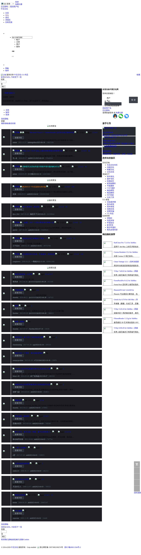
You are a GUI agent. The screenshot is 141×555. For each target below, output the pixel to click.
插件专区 (110, 179)
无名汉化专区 (112, 165)
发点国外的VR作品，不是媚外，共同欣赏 (38, 254)
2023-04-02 (34, 194)
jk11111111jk (33, 282)
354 (73, 187)
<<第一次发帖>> (21, 448)
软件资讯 (110, 176)
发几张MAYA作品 (22, 479)
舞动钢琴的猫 (18, 439)
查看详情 (18, 138)
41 (86, 166)
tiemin (15, 502)
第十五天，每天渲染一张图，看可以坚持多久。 (33, 432)
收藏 (138, 75)
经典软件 (110, 181)
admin (15, 142)
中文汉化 (4, 9)
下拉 (126, 98)
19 (13, 135)
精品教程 (110, 193)
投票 (7, 115)
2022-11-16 (41, 261)
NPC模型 (18, 511)
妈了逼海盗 (34, 376)
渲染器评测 (111, 202)
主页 (7, 13)
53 (80, 222)
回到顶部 (137, 493)
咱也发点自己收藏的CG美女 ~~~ (35, 238)
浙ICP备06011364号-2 (72, 547)
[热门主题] (21, 132)
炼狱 (16, 306)
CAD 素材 (111, 188)
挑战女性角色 (20, 495)
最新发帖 (4, 123)
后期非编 (110, 211)
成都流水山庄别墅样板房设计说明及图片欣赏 (32, 384)
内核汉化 (110, 167)
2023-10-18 (46, 360)
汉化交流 (110, 172)
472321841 (38, 360)
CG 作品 (25, 75)
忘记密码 (4, 6)
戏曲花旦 (18, 400)
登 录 (133, 100)
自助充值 (8, 22)
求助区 (8, 20)
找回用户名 (14, 6)
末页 (14, 77)
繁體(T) (137, 465)
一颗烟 (34, 261)
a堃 (14, 455)
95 (66, 207)
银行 (17, 539)
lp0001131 (32, 158)
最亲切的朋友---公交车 (23, 274)
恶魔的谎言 (17, 423)
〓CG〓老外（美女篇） (31, 207)
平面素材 (110, 186)
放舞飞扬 (16, 392)
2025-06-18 (41, 142)
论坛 (7, 15)
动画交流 (110, 209)
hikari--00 (16, 376)
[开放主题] (13, 322)
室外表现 (110, 206)
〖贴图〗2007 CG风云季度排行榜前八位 (38, 222)
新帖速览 (12, 539)
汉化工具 (110, 197)
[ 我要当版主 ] (9, 93)
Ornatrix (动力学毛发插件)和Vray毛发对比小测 (32, 369)
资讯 (7, 18)
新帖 (7, 68)
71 (74, 238)
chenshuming (17, 345)
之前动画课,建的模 (22, 463)
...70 (11, 77)
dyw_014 (16, 214)
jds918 (15, 230)
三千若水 (16, 246)
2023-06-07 (43, 376)
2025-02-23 (41, 214)
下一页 (19, 77)
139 (82, 254)
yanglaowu (16, 261)
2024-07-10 (39, 329)
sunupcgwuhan (18, 360)
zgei (34, 345)
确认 (3, 86)
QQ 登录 (7, 4)
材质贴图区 (111, 183)
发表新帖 (4, 119)
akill (28, 194)
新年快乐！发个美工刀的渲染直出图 (29, 337)
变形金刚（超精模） (23, 416)
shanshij (15, 297)
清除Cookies (24, 539)
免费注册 (18, 4)
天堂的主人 (17, 487)
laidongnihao (32, 142)
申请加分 (110, 223)
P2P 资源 (110, 195)
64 (89, 151)
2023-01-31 (37, 174)
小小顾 (30, 174)
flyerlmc (15, 313)
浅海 (14, 194)
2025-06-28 (42, 282)
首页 (2, 77)
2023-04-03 (35, 230)
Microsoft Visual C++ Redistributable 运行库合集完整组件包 (52, 132)
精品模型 (110, 190)
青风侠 (15, 282)
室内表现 (110, 204)
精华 (7, 71)
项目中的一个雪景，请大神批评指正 (29, 353)
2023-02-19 (40, 158)
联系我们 (4, 539)
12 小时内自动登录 (112, 106)
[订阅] (3, 75)
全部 (7, 110)
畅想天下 (33, 214)
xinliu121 (16, 471)
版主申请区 (111, 227)
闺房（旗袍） (20, 322)
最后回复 (12, 123)
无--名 (15, 158)
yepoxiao (16, 518)
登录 (17, 2)
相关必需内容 (112, 230)
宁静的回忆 (19, 290)
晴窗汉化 (110, 169)
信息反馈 (110, 220)
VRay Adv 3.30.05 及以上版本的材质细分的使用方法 (42, 151)
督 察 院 (110, 225)
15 (52, 495)
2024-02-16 (40, 345)
